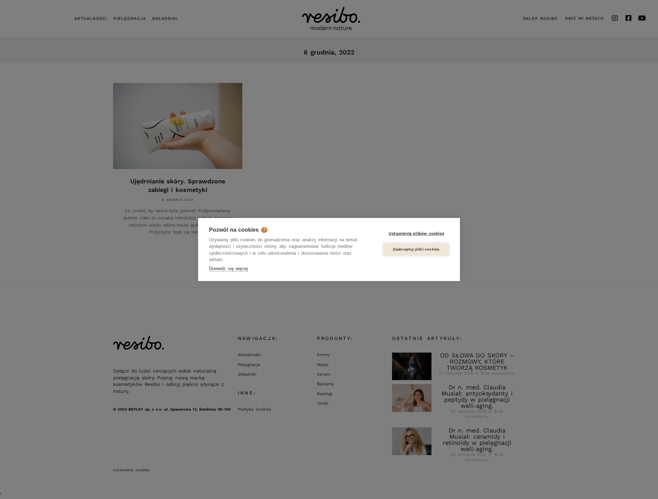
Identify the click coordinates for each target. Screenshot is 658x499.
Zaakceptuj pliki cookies (416, 249)
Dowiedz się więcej (228, 268)
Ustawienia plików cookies (416, 233)
